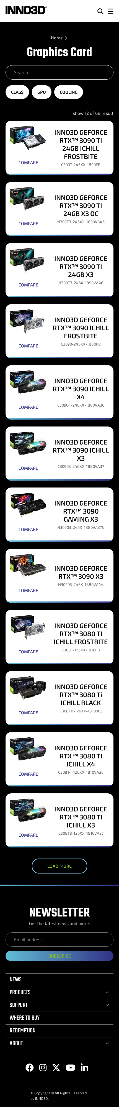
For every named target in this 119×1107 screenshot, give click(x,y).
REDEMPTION (22, 1031)
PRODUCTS (20, 992)
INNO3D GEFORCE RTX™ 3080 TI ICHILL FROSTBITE (81, 633)
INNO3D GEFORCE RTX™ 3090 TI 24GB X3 (80, 266)
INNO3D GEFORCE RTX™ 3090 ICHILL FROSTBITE (81, 328)
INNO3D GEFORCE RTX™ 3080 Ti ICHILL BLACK (80, 694)
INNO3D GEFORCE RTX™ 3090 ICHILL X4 (81, 389)
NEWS (16, 980)
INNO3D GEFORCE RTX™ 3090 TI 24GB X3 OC (80, 205)
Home (57, 37)
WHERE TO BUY (25, 1018)
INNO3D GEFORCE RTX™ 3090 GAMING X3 (80, 511)
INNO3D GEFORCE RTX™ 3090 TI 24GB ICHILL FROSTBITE (80, 144)
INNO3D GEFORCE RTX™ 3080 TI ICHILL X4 (80, 756)
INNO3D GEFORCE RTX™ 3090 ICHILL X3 (81, 450)
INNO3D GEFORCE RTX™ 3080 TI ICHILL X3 (80, 817)
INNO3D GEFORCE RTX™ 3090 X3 (80, 572)
